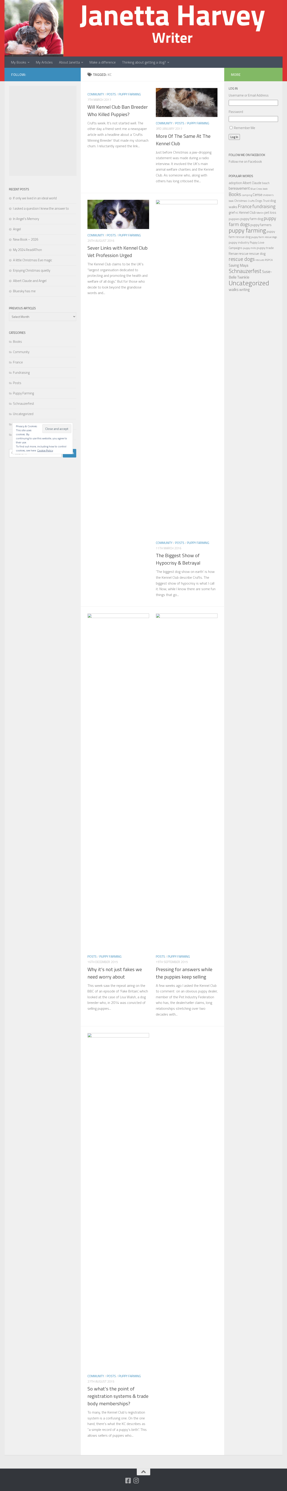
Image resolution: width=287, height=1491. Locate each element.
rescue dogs (242, 259)
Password (236, 111)
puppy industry (239, 242)
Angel (17, 229)
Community (95, 94)
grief (232, 212)
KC (237, 213)
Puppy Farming (130, 94)
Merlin (260, 213)
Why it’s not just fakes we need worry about (114, 973)
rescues (259, 260)
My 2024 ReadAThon (27, 249)
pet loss (270, 212)
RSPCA (269, 260)
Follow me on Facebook (247, 154)
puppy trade (265, 247)
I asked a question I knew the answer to (41, 208)
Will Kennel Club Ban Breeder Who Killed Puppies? (117, 110)
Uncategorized (23, 413)
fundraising (264, 206)
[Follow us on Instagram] (136, 1481)
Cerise (257, 194)
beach (266, 183)
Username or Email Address (249, 95)
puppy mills (249, 248)
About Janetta (69, 62)
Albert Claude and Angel (29, 280)
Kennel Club (247, 212)
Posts (111, 94)
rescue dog (257, 253)
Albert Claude (252, 182)
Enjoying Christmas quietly (31, 270)
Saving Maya (238, 265)
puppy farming (247, 230)
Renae (233, 253)
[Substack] (120, 1481)
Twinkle (243, 277)
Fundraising (21, 372)
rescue (243, 253)
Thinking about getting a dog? (144, 62)
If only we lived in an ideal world (35, 198)
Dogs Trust (262, 200)
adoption (235, 182)
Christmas (240, 200)
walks (234, 289)
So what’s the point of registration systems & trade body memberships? (117, 1396)
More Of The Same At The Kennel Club (183, 139)
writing (244, 289)
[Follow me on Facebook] (128, 1481)
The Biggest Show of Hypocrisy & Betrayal (178, 559)
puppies (234, 218)
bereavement (239, 188)
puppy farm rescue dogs (264, 237)
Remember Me (244, 127)
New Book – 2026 (25, 239)
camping (247, 195)
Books (17, 341)
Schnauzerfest (23, 403)
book (265, 189)
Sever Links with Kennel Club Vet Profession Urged (117, 251)
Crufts (251, 201)
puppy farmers (261, 224)
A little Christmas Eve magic (32, 260)
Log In (234, 137)
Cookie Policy (45, 450)
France (18, 362)
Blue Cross (256, 189)
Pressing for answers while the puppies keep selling (184, 973)
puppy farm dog (251, 218)
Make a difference (102, 62)
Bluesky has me (24, 291)
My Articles (44, 62)
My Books (18, 62)
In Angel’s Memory (26, 218)
